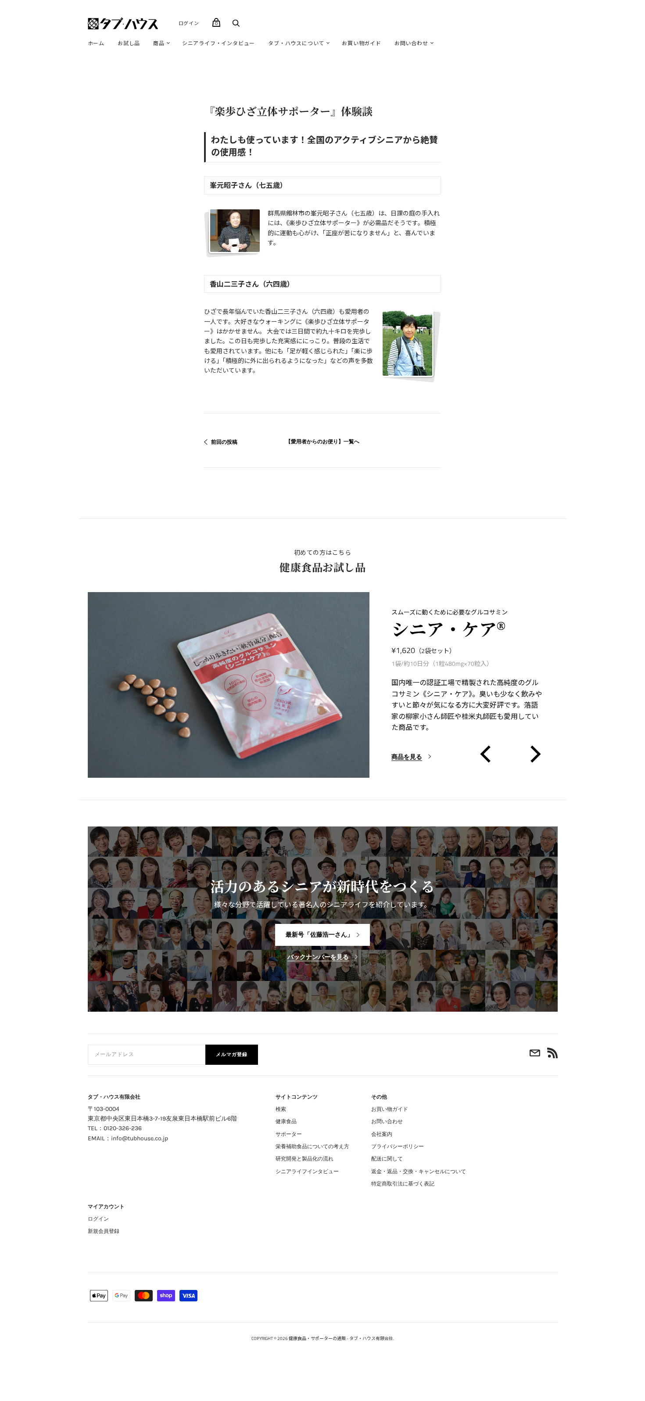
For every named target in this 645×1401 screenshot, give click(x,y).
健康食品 (286, 1121)
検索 (281, 1109)
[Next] (533, 754)
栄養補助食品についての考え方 (312, 1146)
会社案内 (381, 1134)
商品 (159, 43)
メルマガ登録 (231, 1054)
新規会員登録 (103, 1231)
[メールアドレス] (535, 1055)
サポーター (289, 1134)
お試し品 (129, 43)
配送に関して (387, 1159)
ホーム (96, 43)
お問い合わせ (411, 43)
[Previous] (486, 754)
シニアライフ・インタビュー (218, 43)
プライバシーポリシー (397, 1146)
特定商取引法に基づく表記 (402, 1184)
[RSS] (552, 1055)
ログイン (189, 23)
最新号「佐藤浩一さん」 (319, 934)
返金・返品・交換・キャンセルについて (418, 1171)
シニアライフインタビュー (307, 1171)
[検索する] (236, 25)
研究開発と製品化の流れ (304, 1159)
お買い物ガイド (361, 43)
